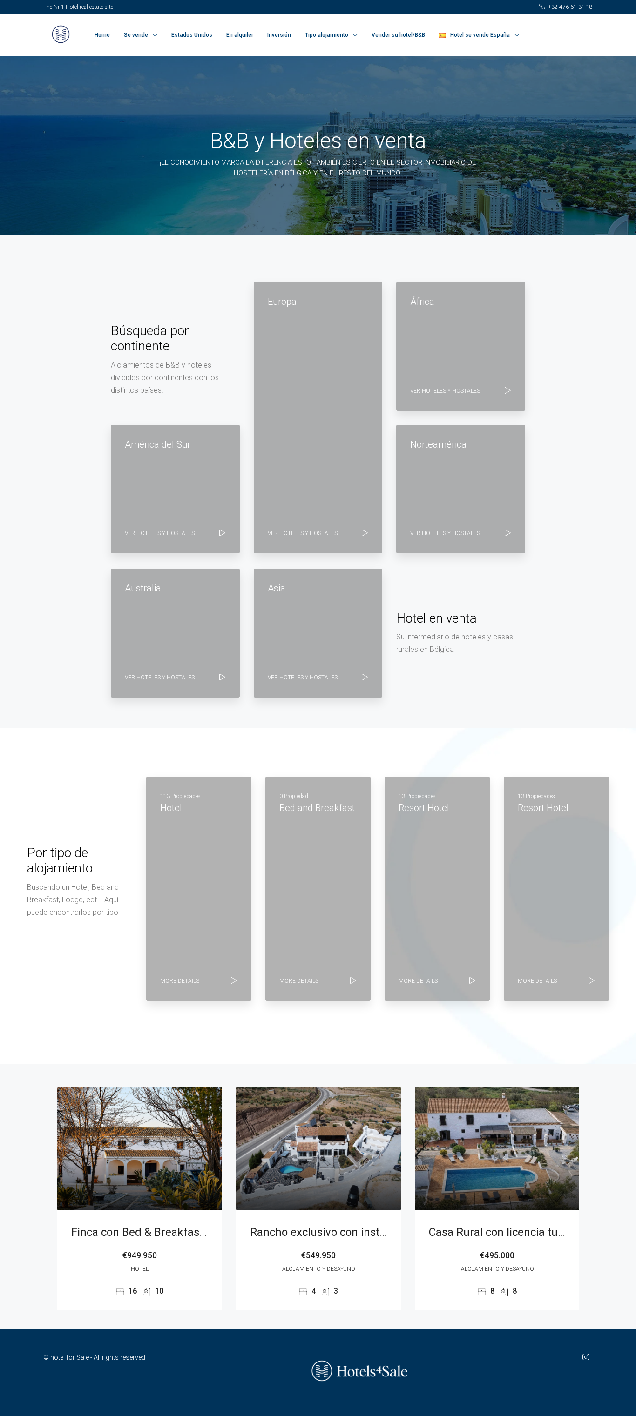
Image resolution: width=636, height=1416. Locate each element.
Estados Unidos (191, 35)
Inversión (279, 35)
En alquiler (239, 35)
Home (102, 35)
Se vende (136, 35)
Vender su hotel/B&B (398, 35)
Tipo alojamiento (326, 35)
